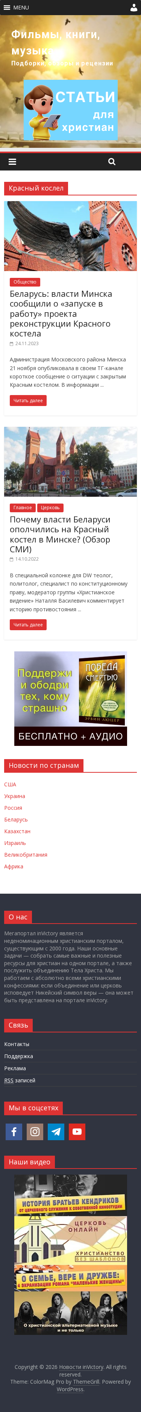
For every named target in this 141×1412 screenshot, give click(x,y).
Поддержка (18, 1056)
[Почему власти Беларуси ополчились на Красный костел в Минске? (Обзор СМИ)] (70, 431)
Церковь (50, 507)
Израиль (15, 842)
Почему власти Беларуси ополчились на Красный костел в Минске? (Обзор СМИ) (60, 534)
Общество (25, 282)
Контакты (16, 1044)
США (10, 784)
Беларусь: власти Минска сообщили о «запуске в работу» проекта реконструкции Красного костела (61, 313)
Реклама (15, 1068)
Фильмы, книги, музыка (55, 42)
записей (19, 1080)
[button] (21, 7)
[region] (70, 81)
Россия (13, 807)
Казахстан (17, 831)
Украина (14, 796)
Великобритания (25, 854)
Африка (13, 866)
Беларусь (16, 819)
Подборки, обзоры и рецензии (62, 63)
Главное (23, 507)
